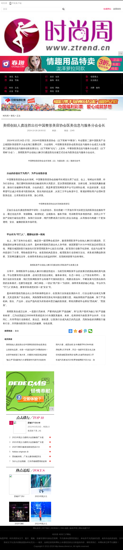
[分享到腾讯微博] (85, 331)
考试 (57, 80)
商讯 (52, 91)
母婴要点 (94, 77)
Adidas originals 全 (20, 452)
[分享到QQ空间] (76, 331)
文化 (17, 88)
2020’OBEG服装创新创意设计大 (26, 447)
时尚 (11, 88)
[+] (40, 431)
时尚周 (4, 3)
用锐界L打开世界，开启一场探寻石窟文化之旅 (75, 350)
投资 (57, 91)
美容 (52, 77)
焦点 (17, 77)
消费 (92, 88)
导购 (17, 80)
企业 (11, 91)
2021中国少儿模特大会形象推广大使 (28, 437)
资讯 (11, 77)
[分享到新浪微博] (80, 331)
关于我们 (46, 528)
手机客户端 (16, 3)
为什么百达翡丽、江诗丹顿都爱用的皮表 (29, 461)
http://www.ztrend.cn (63, 546)
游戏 (52, 88)
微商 (98, 88)
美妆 (11, 80)
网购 (57, 88)
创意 (57, 77)
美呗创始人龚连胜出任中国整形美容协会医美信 (26, 344)
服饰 (52, 80)
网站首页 (37, 528)
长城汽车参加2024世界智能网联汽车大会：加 (75, 360)
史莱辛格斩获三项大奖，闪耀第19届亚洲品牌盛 (26, 355)
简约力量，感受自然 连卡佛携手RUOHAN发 (75, 344)
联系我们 (55, 528)
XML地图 (64, 528)
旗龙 (17, 331)
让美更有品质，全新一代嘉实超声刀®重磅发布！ (27, 350)
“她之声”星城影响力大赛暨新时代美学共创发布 (26, 360)
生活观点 (94, 80)
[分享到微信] (90, 331)
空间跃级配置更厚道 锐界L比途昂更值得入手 (75, 355)
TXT (88, 528)
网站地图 (82, 528)
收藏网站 (107, 9)
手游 (17, 91)
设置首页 (117, 9)
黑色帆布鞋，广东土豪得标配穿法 (26, 456)
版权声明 (73, 528)
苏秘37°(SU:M (34, 423)
